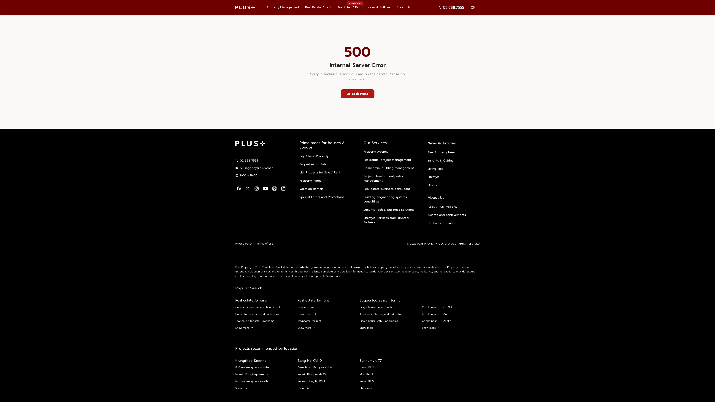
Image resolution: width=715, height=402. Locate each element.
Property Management (283, 7)
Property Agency (375, 151)
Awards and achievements (447, 215)
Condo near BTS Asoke (436, 321)
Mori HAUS (366, 374)
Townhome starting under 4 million (381, 314)
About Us (403, 7)
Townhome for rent (309, 321)
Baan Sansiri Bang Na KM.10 (315, 367)
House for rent (307, 314)
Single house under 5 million (377, 307)
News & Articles (379, 7)
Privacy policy (243, 244)
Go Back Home (357, 94)
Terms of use (265, 244)
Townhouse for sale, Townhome (254, 321)
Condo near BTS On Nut (437, 307)
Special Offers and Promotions (321, 197)
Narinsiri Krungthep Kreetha (252, 381)
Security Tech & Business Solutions (388, 210)
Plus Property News (442, 152)
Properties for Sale (313, 164)
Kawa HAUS (367, 381)
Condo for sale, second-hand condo (258, 307)
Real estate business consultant (386, 189)
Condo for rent (307, 307)
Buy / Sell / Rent (349, 6)
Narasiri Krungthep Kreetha (251, 374)
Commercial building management (388, 168)
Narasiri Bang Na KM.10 (312, 374)
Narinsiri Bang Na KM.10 (312, 381)
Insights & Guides (440, 160)
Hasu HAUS (367, 367)
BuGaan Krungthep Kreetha (252, 367)
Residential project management (387, 160)
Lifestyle (434, 177)
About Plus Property (442, 207)
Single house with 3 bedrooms (379, 321)
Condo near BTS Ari (434, 314)
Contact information (442, 223)
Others (432, 185)
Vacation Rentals (311, 189)
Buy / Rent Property (313, 156)
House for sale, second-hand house (258, 314)
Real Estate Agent (318, 7)
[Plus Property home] (245, 7)
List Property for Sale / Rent (319, 172)
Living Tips (435, 169)
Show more (333, 276)
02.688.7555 (453, 7)
